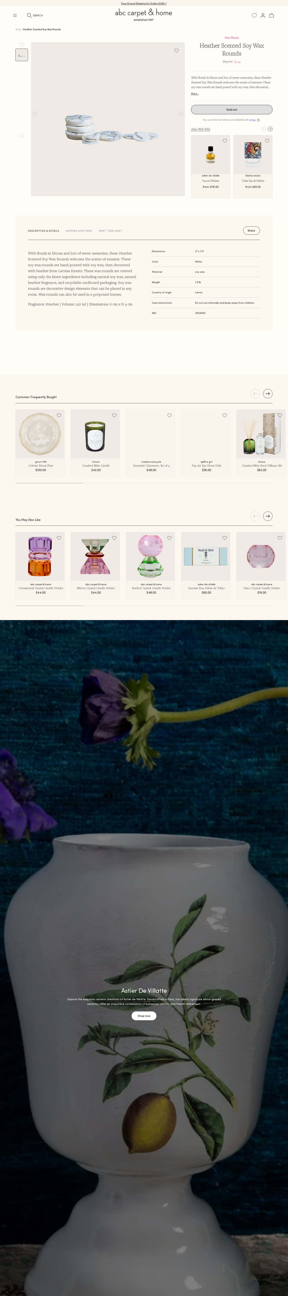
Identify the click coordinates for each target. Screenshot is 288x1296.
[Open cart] (271, 15)
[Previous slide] (21, 44)
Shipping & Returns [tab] (78, 230)
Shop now (144, 1016)
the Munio (232, 38)
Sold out (231, 109)
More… (195, 93)
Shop (18, 29)
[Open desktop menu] (15, 15)
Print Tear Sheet (110, 230)
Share (251, 230)
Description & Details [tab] (43, 230)
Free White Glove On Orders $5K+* (144, 3)
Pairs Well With (200, 129)
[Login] (263, 15)
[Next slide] (21, 135)
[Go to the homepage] (144, 19)
